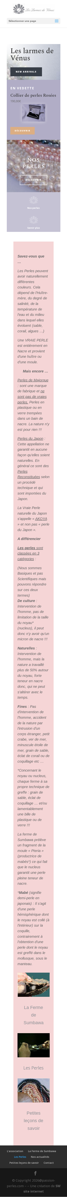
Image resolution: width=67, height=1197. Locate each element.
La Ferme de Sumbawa (34, 1015)
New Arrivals (26, 71)
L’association (15, 1151)
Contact (49, 1162)
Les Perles (33, 1068)
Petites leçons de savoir (33, 1121)
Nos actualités (40, 1157)
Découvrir (22, 130)
